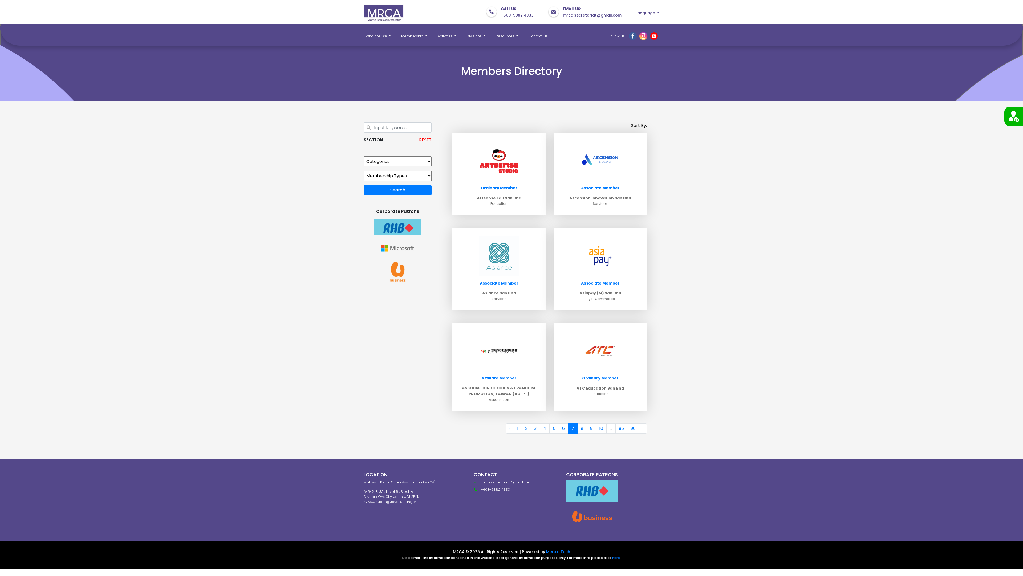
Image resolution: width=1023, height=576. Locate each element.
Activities (446, 36)
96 (633, 428)
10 (601, 428)
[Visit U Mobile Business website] (592, 516)
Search (397, 190)
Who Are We (377, 36)
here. (616, 557)
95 (621, 428)
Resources (505, 36)
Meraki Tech (558, 551)
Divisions (475, 36)
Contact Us (538, 36)
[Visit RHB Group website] (592, 491)
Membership (412, 36)
